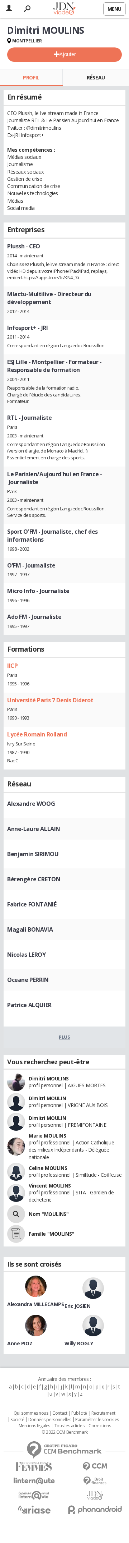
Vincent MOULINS (50, 1185)
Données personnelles (49, 1419)
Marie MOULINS (47, 1135)
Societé (17, 1419)
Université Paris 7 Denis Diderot (50, 700)
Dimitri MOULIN (47, 1098)
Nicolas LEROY (26, 955)
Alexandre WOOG (31, 804)
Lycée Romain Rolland (37, 734)
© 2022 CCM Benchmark (65, 1432)
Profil (31, 77)
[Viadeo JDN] (94, 1495)
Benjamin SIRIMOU (32, 854)
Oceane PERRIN (28, 980)
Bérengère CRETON (33, 879)
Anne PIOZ (19, 1343)
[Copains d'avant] (34, 1495)
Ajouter (67, 54)
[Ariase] (34, 1510)
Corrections (100, 1425)
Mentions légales (34, 1425)
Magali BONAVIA (30, 929)
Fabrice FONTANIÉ (31, 904)
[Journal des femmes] (34, 1466)
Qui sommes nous (31, 1413)
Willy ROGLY (78, 1343)
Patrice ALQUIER (29, 1005)
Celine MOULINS (48, 1168)
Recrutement (103, 1413)
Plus (64, 1037)
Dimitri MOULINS (49, 1078)
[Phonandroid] (94, 1509)
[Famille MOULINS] (16, 1234)
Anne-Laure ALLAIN (33, 829)
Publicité (79, 1413)
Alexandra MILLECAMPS (35, 1304)
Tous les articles (69, 1425)
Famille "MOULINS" (51, 1233)
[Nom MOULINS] (16, 1214)
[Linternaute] (34, 1481)
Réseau (96, 77)
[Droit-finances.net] (94, 1481)
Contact (59, 1413)
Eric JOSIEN (77, 1306)
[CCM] (94, 1466)
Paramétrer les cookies (97, 1419)
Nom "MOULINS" (49, 1214)
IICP (12, 666)
